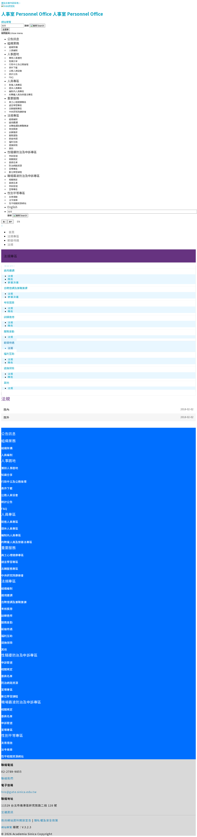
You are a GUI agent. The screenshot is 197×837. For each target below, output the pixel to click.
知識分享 (6, 475)
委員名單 (6, 676)
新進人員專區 (9, 522)
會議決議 (13, 282)
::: (19, 2)
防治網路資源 (9, 683)
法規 (10, 244)
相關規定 (6, 669)
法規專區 (13, 115)
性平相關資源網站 (17, 203)
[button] (12, 33)
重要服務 (13, 98)
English (12, 207)
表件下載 (6, 488)
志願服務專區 (9, 569)
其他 (11, 148)
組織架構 (6, 448)
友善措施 (6, 743)
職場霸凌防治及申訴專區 (23, 176)
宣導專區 (13, 189)
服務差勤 (9, 331)
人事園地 (13, 54)
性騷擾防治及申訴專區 (22, 152)
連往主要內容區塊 (9, 2)
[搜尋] (37, 26)
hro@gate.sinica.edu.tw (18, 792)
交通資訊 (7, 812)
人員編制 (13, 50)
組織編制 (6, 588)
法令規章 (6, 749)
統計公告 (6, 502)
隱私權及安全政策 (46, 820)
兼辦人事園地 (9, 468)
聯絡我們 (7, 778)
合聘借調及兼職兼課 (15, 288)
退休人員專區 (9, 528)
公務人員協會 (9, 495)
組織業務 (13, 43)
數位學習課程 (15, 172)
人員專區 (13, 81)
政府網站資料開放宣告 (16, 820)
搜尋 (26, 25)
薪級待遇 (13, 240)
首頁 (10, 232)
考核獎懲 (9, 302)
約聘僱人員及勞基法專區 (21, 94)
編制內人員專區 (11, 535)
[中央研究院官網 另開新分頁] (7, 6)
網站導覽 (6, 22)
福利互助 (9, 354)
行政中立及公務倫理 (13, 481)
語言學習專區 (9, 562)
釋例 (10, 279)
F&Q (11, 77)
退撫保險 (9, 368)
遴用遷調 (9, 270)
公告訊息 (13, 39)
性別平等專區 (16, 193)
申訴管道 (6, 662)
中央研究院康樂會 (17, 111)
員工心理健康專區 (12, 555)
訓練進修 (9, 317)
